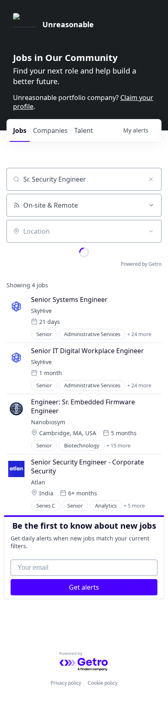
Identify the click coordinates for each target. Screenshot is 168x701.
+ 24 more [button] (139, 334)
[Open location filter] (151, 231)
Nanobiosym (48, 422)
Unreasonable (68, 24)
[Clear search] (151, 179)
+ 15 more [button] (118, 445)
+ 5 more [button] (134, 505)
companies (50, 130)
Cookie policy (102, 682)
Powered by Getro (141, 263)
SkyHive (41, 311)
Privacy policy (66, 682)
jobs (20, 130)
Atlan (38, 482)
